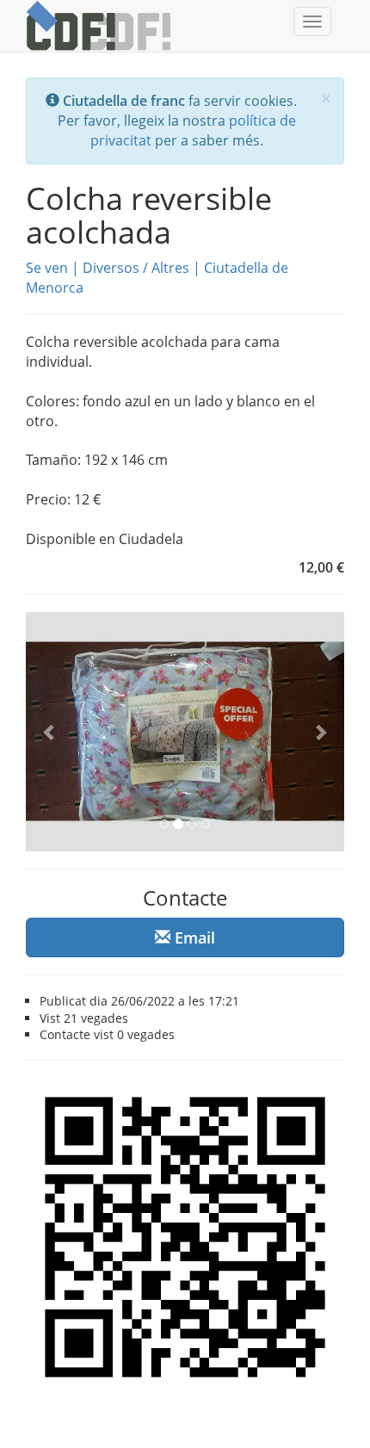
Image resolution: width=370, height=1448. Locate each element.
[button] (50, 731)
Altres (170, 267)
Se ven (47, 267)
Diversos (111, 267)
